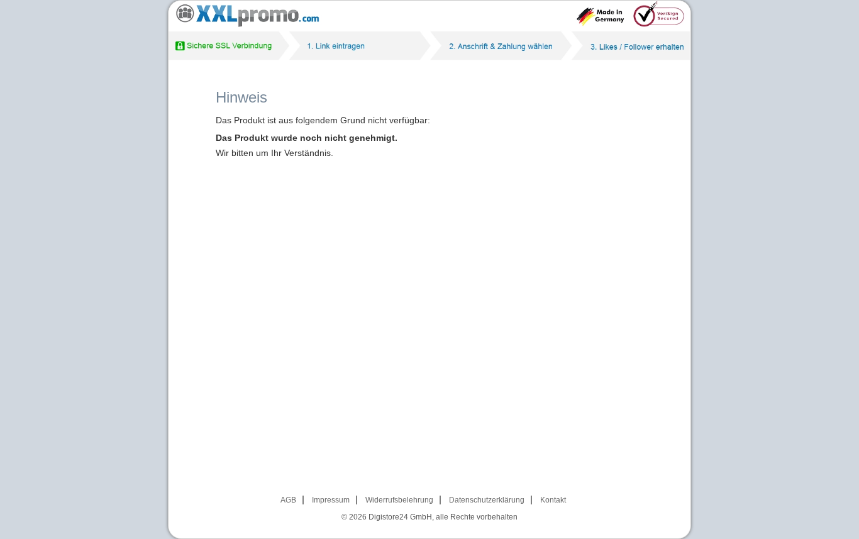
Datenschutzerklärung (486, 500)
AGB (288, 500)
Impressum (331, 500)
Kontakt (553, 500)
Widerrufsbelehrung (399, 500)
